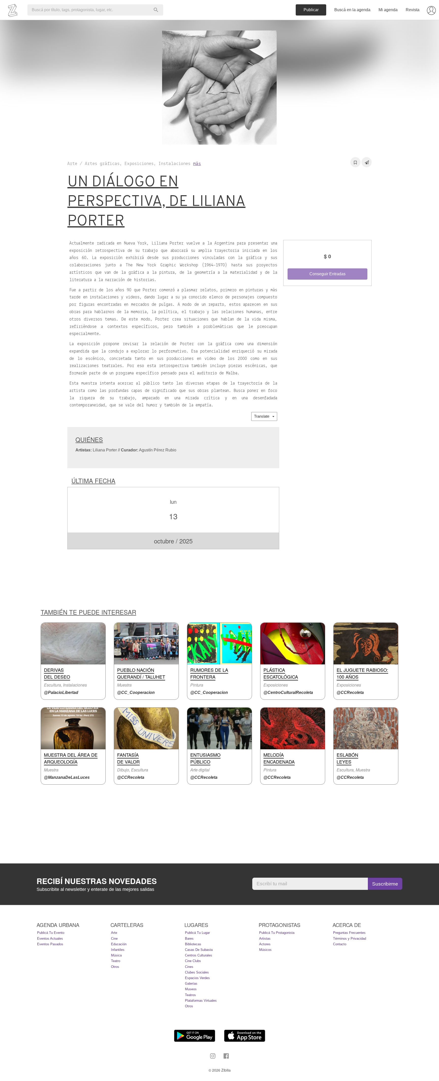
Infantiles (117, 950)
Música (116, 955)
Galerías (191, 983)
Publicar (311, 10)
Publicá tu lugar (197, 933)
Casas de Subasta (199, 950)
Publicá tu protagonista (276, 933)
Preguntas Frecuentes (349, 933)
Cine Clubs (193, 961)
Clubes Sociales (197, 972)
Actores (265, 944)
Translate (263, 416)
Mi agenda (388, 10)
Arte (114, 933)
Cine (114, 938)
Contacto (339, 944)
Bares (189, 938)
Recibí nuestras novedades (97, 881)
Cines (189, 967)
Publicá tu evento (50, 933)
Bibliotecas (193, 944)
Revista (412, 10)
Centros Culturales (198, 955)
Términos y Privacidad (349, 938)
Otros (115, 967)
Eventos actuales (50, 938)
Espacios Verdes (197, 978)
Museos (191, 989)
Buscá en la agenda (352, 10)
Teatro (115, 961)
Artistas (265, 938)
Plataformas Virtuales (201, 1000)
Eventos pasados (50, 944)
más (197, 163)
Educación (119, 944)
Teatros (190, 995)
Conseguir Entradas (327, 274)
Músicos (265, 950)
